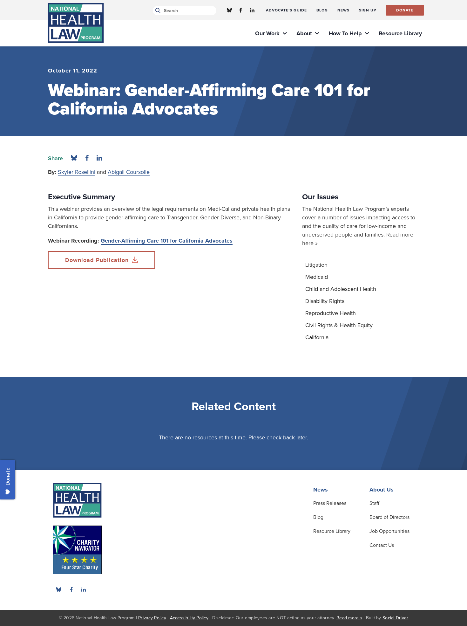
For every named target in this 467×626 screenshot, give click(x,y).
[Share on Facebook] (87, 158)
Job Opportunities (389, 531)
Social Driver (395, 618)
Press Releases (329, 503)
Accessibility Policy (189, 618)
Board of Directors (389, 517)
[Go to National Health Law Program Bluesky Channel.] (229, 10)
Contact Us (381, 545)
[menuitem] (286, 10)
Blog (318, 517)
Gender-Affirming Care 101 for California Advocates (167, 240)
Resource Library (331, 531)
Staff (374, 503)
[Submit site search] (157, 10)
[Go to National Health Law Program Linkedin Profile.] (252, 10)
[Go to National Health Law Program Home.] (76, 23)
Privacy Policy (152, 618)
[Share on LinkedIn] (99, 158)
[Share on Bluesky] (74, 158)
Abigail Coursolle (129, 172)
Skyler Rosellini (76, 172)
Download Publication (97, 260)
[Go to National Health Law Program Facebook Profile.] (241, 10)
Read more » (349, 618)
